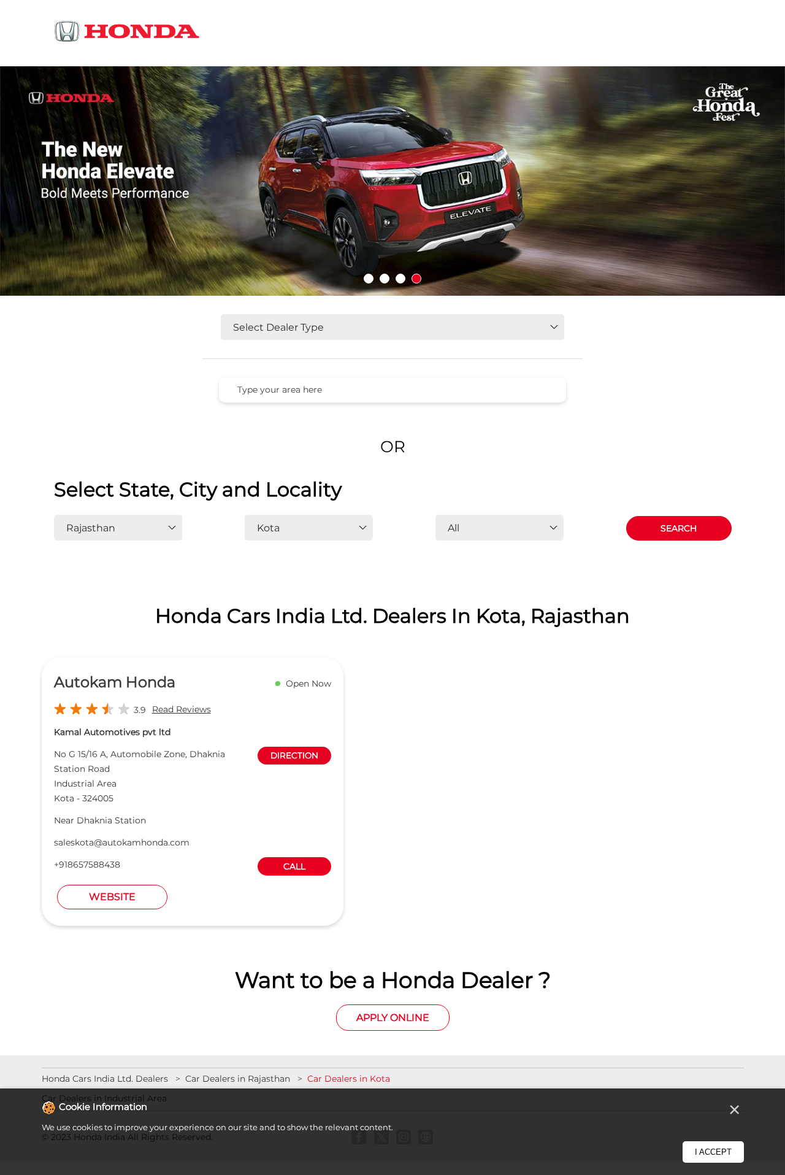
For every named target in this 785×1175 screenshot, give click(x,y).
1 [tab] (368, 278)
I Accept (713, 1152)
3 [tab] (400, 278)
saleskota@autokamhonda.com (122, 842)
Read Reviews (181, 709)
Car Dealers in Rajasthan (237, 1078)
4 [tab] (416, 278)
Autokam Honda (114, 682)
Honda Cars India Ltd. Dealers (106, 1078)
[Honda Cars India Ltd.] (127, 33)
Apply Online (392, 1017)
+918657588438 (87, 864)
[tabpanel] (392, 181)
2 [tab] (384, 278)
